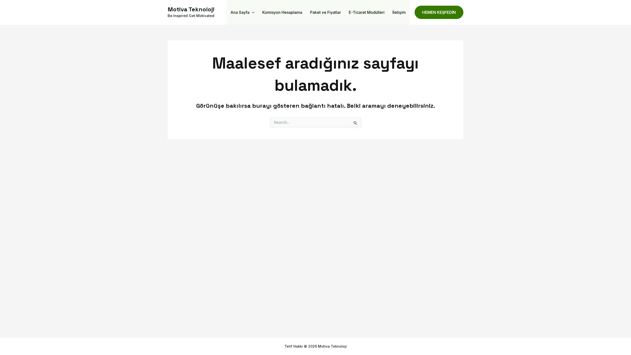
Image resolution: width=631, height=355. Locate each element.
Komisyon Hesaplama (282, 12)
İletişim (399, 12)
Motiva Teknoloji (191, 9)
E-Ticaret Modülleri (367, 12)
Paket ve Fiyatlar (325, 12)
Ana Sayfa (239, 12)
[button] (251, 12)
